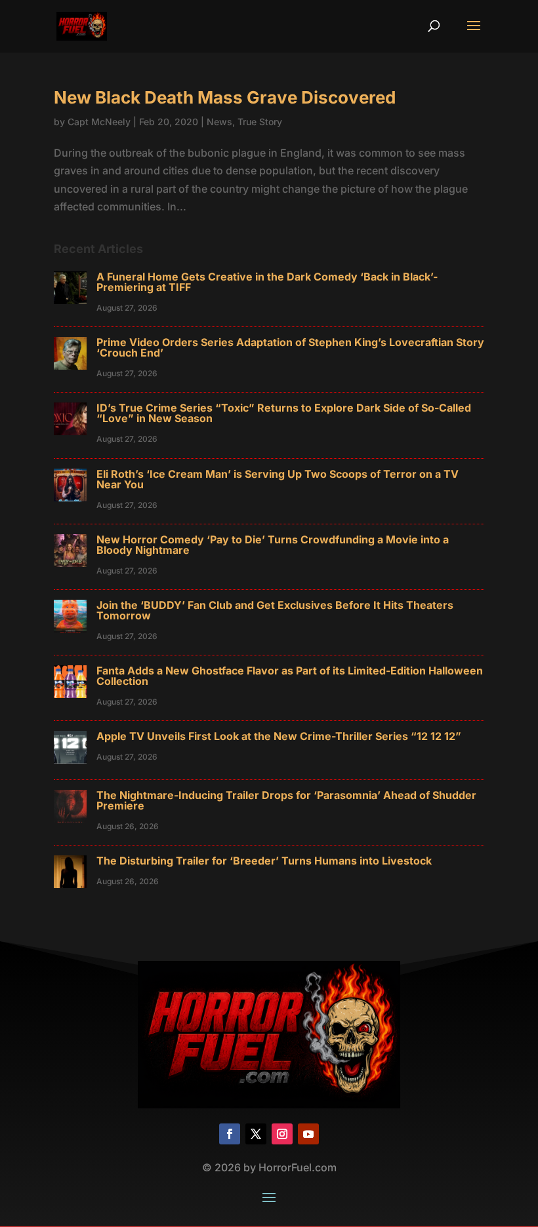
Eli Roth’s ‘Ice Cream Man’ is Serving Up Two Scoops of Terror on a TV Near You (277, 479)
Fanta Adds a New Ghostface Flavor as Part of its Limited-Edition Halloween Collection (289, 676)
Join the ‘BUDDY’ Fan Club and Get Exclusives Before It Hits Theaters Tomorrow (274, 610)
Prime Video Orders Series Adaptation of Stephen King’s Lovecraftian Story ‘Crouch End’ (290, 347)
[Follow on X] (255, 1133)
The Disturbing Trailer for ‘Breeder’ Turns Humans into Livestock (264, 860)
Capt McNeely (99, 121)
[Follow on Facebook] (229, 1133)
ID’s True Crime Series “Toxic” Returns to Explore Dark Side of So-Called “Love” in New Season (283, 413)
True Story (260, 121)
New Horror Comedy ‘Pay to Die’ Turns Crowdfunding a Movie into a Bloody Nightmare (272, 544)
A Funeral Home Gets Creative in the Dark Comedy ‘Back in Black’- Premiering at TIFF (267, 282)
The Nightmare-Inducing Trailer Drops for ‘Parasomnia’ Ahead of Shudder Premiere (286, 800)
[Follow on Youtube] (308, 1133)
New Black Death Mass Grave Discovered (225, 97)
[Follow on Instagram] (282, 1133)
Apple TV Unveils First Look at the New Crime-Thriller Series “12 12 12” (278, 736)
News (219, 121)
